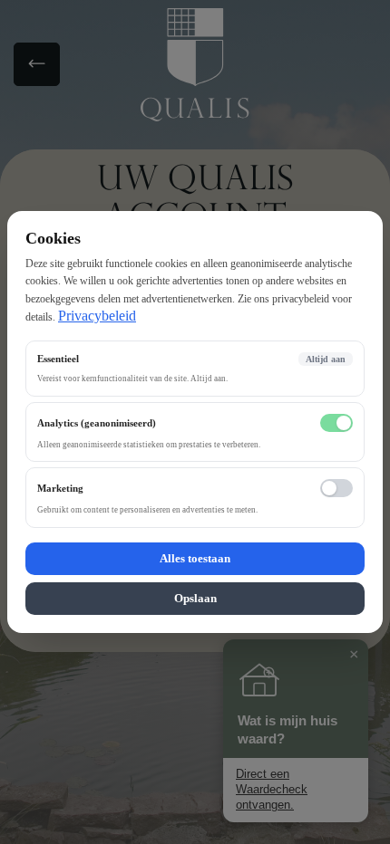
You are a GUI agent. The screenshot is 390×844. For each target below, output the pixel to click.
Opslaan (195, 598)
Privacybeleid (97, 315)
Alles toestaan (195, 558)
